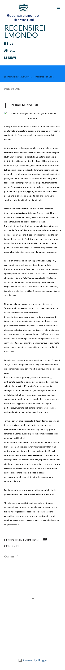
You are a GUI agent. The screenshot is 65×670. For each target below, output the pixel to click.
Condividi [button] (11, 546)
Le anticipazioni (27, 540)
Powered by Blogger (34, 660)
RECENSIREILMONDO (24, 31)
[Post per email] (45, 540)
